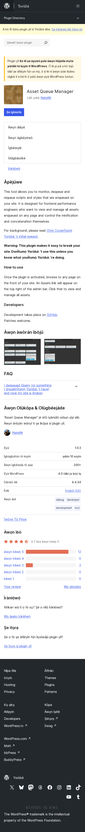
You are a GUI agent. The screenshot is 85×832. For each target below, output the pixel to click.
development (64, 507)
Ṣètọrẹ (51, 719)
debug (60, 499)
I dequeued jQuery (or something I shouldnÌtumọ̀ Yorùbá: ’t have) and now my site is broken (27, 389)
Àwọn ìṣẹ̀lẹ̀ (52, 712)
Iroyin (8, 678)
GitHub (52, 315)
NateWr (46, 98)
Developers (12, 719)
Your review (12, 587)
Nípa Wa (10, 671)
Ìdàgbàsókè (17, 158)
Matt (9, 746)
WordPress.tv (15, 726)
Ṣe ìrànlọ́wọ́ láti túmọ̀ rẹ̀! (67, 29)
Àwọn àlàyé (16, 127)
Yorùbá (18, 778)
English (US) (73, 490)
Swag (50, 726)
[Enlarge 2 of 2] (76, 344)
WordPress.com (17, 739)
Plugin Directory (14, 18)
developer (73, 499)
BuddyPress (15, 760)
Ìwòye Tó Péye (15, 519)
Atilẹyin (9, 712)
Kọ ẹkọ (9, 705)
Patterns (50, 692)
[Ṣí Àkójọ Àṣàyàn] (78, 6)
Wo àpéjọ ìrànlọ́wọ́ (17, 616)
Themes (50, 678)
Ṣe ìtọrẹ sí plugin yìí (17, 646)
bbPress (12, 753)
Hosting (9, 685)
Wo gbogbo (72, 587)
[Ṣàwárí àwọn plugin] (46, 43)
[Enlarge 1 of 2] (36, 344)
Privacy (9, 692)
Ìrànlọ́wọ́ (14, 168)
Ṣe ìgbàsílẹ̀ (14, 112)
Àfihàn (49, 671)
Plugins (49, 685)
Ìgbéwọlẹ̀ (15, 148)
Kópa (48, 705)
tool (77, 507)
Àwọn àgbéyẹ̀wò (20, 138)
